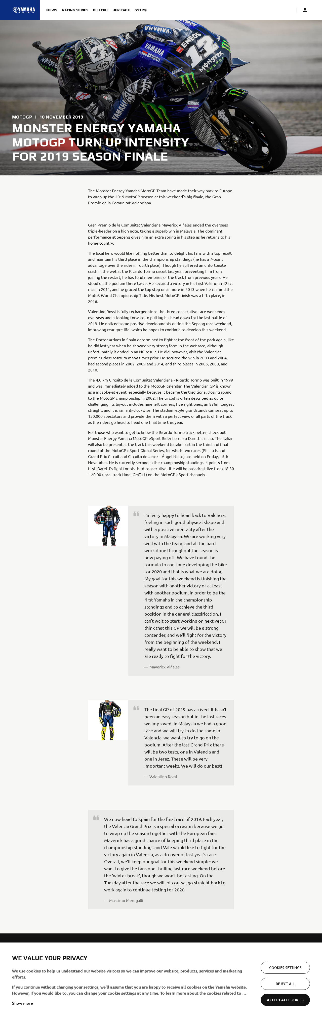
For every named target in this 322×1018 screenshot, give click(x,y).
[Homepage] (24, 10)
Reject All (285, 983)
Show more (22, 1003)
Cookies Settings (285, 967)
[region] (161, 980)
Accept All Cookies (285, 999)
